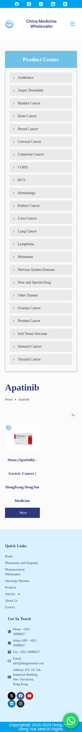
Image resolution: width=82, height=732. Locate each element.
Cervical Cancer (29, 141)
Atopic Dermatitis (30, 90)
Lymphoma (26, 244)
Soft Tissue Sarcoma (32, 334)
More (23, 512)
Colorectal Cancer (31, 154)
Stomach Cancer (29, 346)
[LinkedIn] (53, 4)
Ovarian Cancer (29, 308)
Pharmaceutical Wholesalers (15, 572)
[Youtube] (29, 696)
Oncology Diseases (17, 581)
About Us (11, 600)
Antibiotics (25, 77)
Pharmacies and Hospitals (21, 563)
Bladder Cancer (29, 103)
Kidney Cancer (29, 206)
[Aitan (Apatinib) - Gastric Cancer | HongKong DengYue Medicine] (22, 438)
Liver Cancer (27, 218)
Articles (10, 594)
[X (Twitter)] (29, 4)
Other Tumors (28, 295)
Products (10, 587)
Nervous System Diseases (36, 270)
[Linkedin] (11, 703)
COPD (23, 167)
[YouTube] (65, 4)
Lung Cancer (27, 231)
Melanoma (25, 257)
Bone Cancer (27, 116)
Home (9, 556)
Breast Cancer (28, 129)
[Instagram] (41, 4)
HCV (22, 180)
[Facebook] (17, 4)
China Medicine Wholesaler (41, 24)
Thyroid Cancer (29, 359)
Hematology (27, 193)
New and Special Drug (34, 282)
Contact (10, 607)
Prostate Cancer (29, 321)
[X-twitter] (11, 696)
